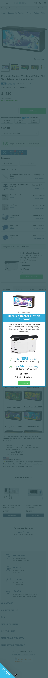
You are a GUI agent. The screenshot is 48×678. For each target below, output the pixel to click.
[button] (8, 670)
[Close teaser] (16, 675)
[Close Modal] (42, 294)
